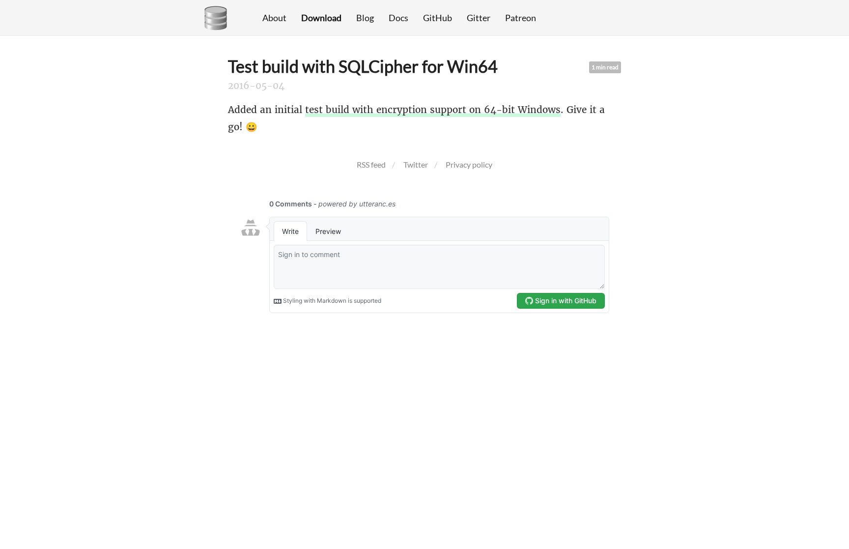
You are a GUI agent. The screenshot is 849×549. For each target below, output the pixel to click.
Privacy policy (469, 164)
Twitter (415, 164)
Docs (398, 17)
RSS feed (371, 164)
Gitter (478, 17)
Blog (365, 17)
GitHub (437, 17)
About (274, 17)
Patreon (520, 17)
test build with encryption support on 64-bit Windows (433, 110)
